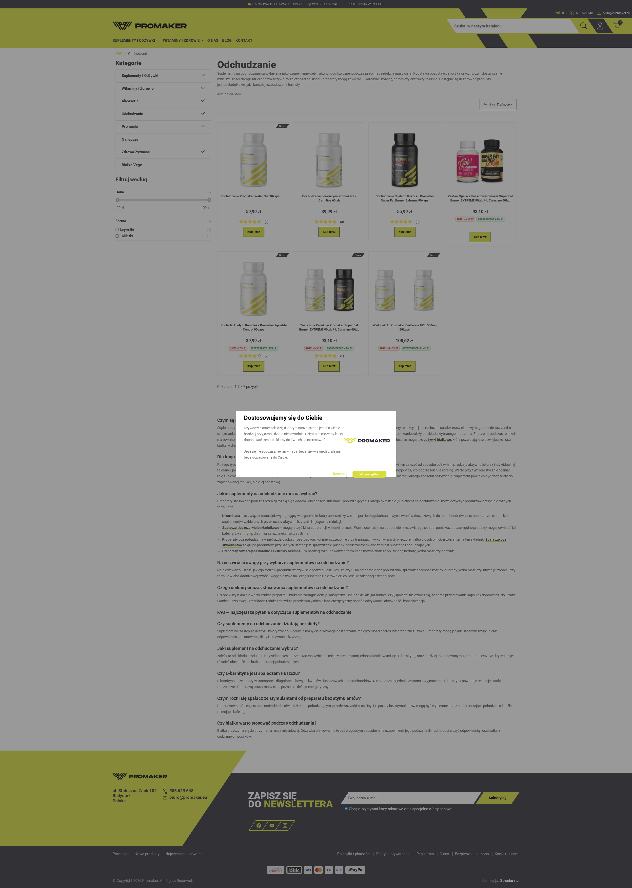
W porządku (369, 474)
